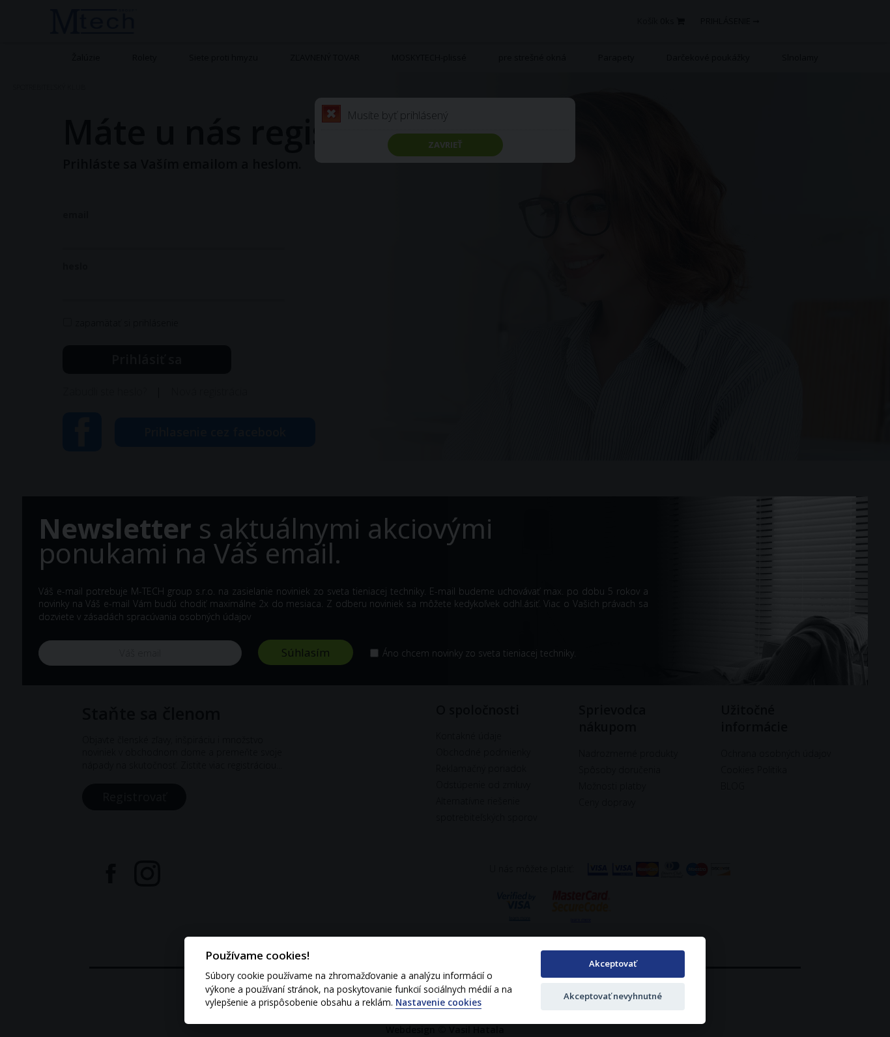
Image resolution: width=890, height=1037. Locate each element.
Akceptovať (613, 963)
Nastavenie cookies (438, 1002)
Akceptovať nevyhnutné (613, 996)
